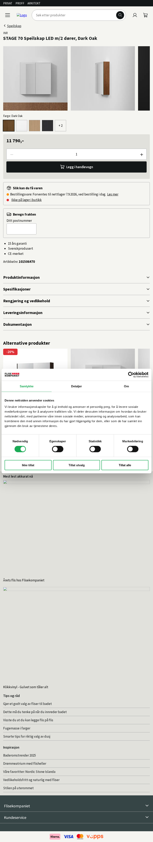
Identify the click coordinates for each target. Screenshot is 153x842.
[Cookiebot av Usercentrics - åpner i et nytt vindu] (131, 375)
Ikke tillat (28, 465)
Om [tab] (126, 386)
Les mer (112, 194)
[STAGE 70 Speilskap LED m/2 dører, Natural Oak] (34, 125)
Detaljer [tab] (76, 386)
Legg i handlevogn (79, 167)
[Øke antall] (141, 154)
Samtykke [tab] (26, 386)
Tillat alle (125, 465)
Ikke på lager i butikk (26, 200)
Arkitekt (33, 3)
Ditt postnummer (19, 221)
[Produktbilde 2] (103, 78)
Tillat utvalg (77, 465)
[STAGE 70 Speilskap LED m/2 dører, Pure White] (21, 125)
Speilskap (14, 26)
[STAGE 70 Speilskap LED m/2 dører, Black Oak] (47, 125)
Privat (7, 3)
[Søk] (120, 15)
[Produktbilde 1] (35, 78)
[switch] (57, 449)
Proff (20, 3)
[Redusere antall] (12, 154)
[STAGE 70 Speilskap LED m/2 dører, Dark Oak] (8, 125)
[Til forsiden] (22, 15)
